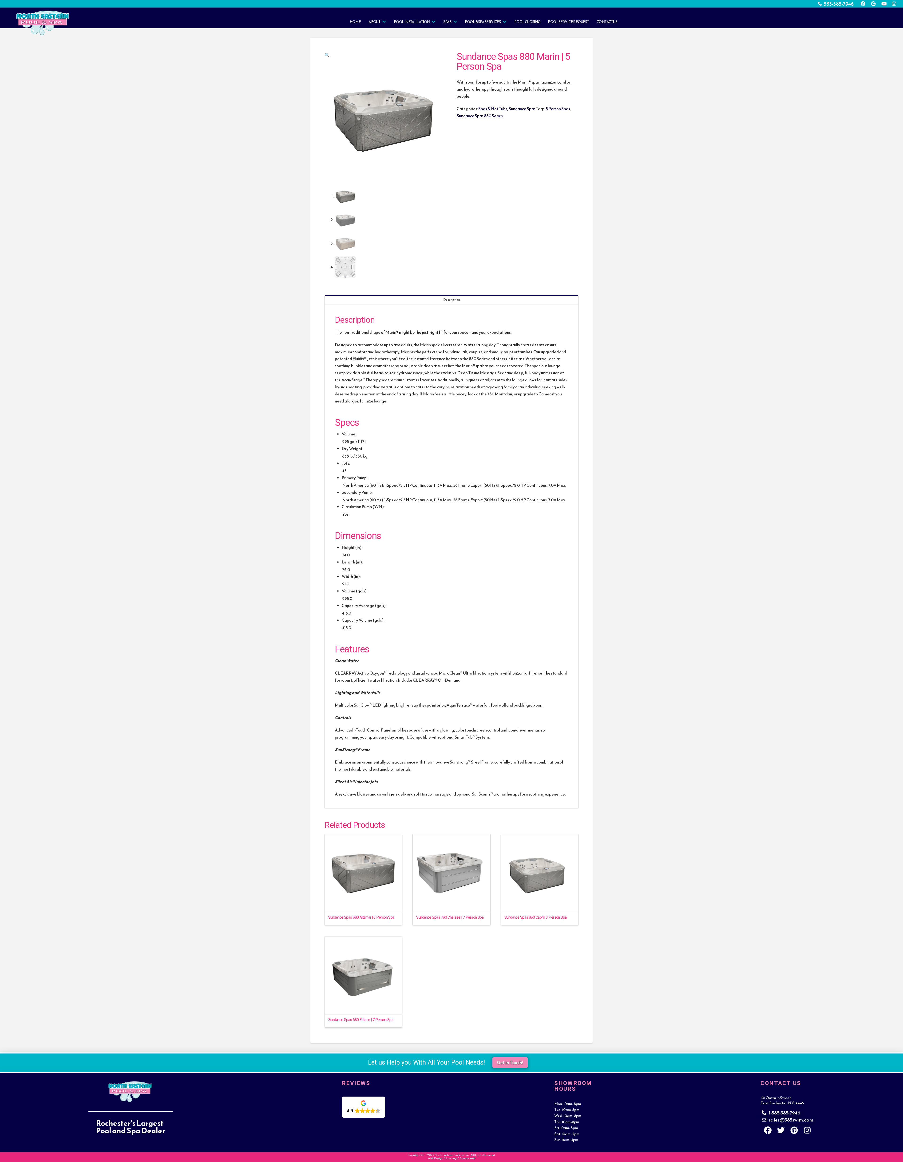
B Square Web (466, 1158)
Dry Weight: (352, 449)
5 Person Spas (558, 109)
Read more (363, 903)
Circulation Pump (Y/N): (363, 507)
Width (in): (351, 576)
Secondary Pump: (357, 492)
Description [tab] (451, 299)
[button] (327, 55)
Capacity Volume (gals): (363, 620)
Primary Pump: (354, 478)
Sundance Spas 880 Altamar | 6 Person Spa (361, 917)
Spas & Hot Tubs (492, 109)
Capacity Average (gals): (364, 606)
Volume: (349, 434)
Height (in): (352, 547)
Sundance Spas (522, 109)
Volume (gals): (354, 591)
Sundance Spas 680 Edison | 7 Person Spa (360, 1019)
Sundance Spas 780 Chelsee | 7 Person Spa (449, 917)
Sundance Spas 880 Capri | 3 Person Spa (535, 917)
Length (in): (352, 562)
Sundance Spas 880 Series (480, 116)
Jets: (346, 463)
